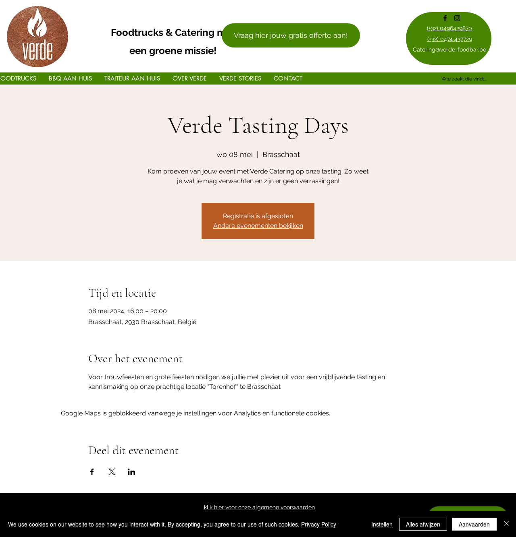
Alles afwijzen (423, 524)
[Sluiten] (506, 524)
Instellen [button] (382, 524)
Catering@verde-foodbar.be (449, 49)
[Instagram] (457, 18)
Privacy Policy (318, 524)
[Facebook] (445, 18)
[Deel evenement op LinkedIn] (131, 472)
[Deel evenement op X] (112, 472)
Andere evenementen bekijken (258, 225)
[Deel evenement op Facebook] (92, 472)
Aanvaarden (474, 524)
